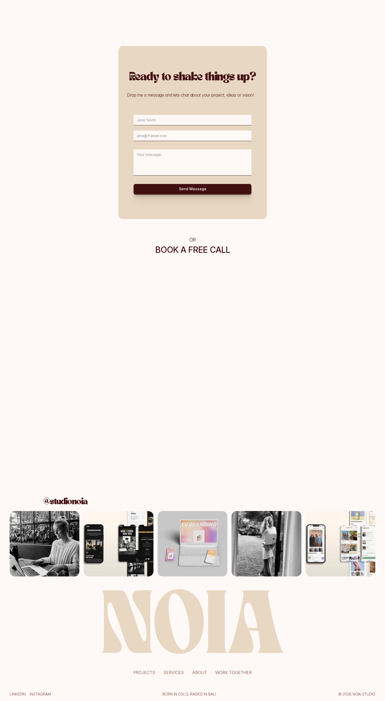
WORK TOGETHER (233, 672)
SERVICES (173, 672)
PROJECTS (144, 672)
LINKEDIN (18, 694)
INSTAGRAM (40, 694)
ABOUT (199, 672)
